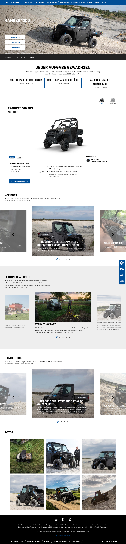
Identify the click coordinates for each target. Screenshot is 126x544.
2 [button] (60, 259)
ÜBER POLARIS (76, 542)
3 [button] (63, 259)
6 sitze (19, 157)
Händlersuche (39, 2)
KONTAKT (47, 542)
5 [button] (69, 259)
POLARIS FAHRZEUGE (17, 542)
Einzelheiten (21, 57)
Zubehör (75, 2)
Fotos (32, 57)
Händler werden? (86, 2)
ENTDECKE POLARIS (100, 2)
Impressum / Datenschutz (63, 535)
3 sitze (12, 157)
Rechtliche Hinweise (60, 542)
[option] (63, 231)
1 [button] (57, 259)
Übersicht (8, 57)
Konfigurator (15, 37)
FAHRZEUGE (28, 2)
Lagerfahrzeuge (52, 2)
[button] (13, 234)
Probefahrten (15, 42)
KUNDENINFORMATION (33, 542)
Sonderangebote (65, 2)
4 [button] (66, 259)
